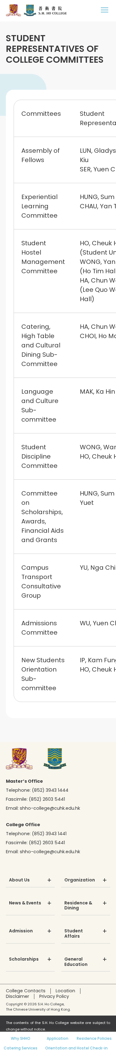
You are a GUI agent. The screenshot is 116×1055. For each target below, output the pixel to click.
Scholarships (24, 959)
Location (65, 991)
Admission (21, 931)
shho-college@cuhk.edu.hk (50, 808)
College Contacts (25, 991)
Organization (79, 880)
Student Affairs (73, 933)
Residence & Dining (78, 905)
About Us (19, 880)
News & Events (25, 903)
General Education (76, 962)
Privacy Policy (54, 996)
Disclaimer (17, 996)
